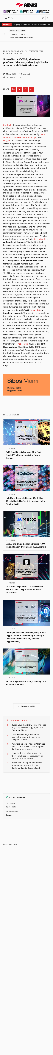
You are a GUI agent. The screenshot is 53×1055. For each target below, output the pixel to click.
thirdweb (7, 125)
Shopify (34, 137)
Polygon (6, 140)
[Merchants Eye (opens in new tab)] (10, 11)
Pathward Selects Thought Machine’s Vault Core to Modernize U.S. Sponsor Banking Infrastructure (29, 746)
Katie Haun (23, 344)
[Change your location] (43, 18)
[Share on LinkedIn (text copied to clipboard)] (13, 89)
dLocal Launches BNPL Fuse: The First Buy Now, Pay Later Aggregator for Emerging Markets (29, 727)
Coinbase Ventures (21, 137)
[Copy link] (31, 89)
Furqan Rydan (35, 310)
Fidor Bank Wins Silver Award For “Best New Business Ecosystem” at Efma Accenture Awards (27, 756)
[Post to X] (19, 89)
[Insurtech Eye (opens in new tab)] (26, 11)
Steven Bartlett (40, 239)
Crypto (20, 34)
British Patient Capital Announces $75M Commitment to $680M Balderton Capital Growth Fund (27, 765)
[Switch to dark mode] (47, 18)
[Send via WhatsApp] (25, 89)
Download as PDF (28, 706)
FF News (12, 34)
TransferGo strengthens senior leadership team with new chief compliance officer (26, 737)
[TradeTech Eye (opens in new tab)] (43, 11)
